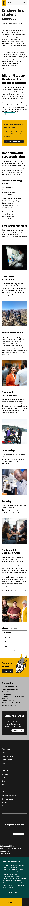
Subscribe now (18, 730)
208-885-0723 (7, 218)
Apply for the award (19, 590)
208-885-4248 (7, 207)
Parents (4, 802)
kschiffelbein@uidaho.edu (10, 205)
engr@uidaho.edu (7, 114)
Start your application (7, 670)
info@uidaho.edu (5, 853)
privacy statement (8, 887)
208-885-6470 (9, 111)
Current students (7, 799)
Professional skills (9, 651)
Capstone (6, 637)
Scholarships (8, 642)
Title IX (4, 763)
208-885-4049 (7, 194)
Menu (10, 902)
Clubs (5, 646)
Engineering (9, 23)
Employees (5, 806)
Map (3, 777)
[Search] (24, 2)
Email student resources (14, 141)
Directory (5, 774)
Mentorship (7, 633)
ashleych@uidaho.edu (9, 216)
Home (3, 23)
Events (4, 784)
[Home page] (4, 3)
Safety (4, 781)
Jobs (3, 753)
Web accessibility (7, 759)
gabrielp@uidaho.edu (8, 192)
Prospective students (9, 795)
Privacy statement (8, 756)
